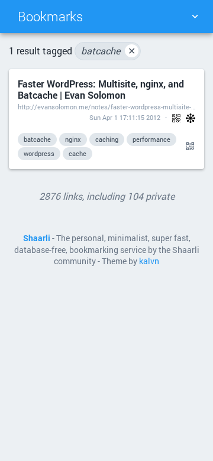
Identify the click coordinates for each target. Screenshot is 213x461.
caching (106, 139)
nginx (73, 139)
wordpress (39, 153)
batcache (108, 50)
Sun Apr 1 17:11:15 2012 (124, 117)
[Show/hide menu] (194, 16)
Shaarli (36, 238)
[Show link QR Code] (188, 146)
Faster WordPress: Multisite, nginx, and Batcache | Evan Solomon (101, 89)
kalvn (149, 261)
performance (151, 139)
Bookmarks (50, 16)
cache (77, 153)
